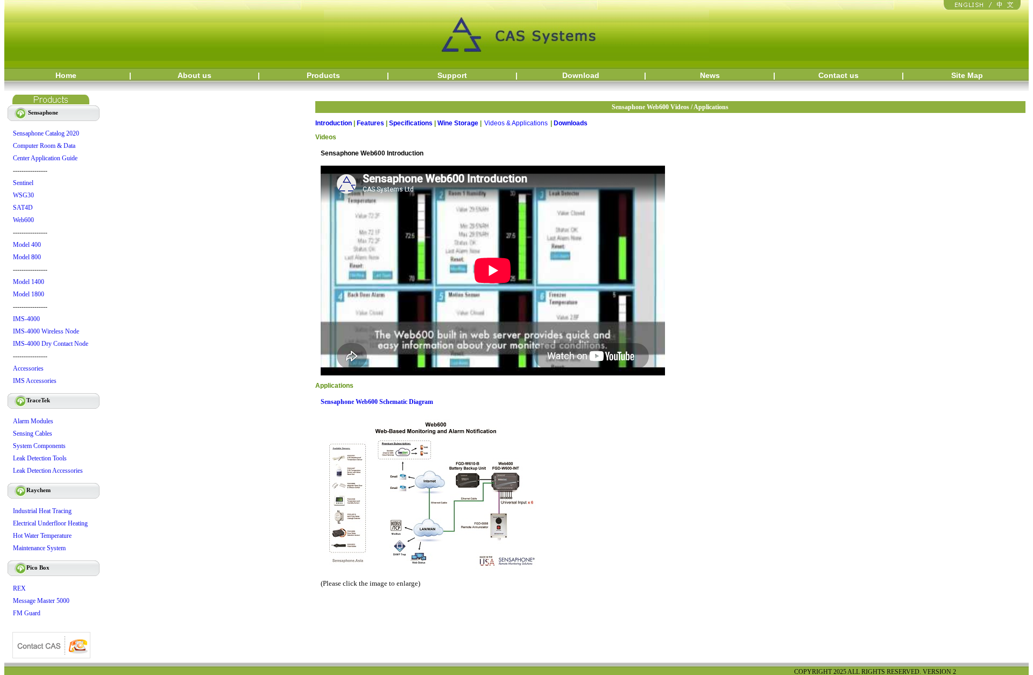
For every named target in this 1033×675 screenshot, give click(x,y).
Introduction (333, 123)
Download (580, 75)
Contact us (838, 75)
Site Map (967, 75)
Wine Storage (457, 123)
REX (19, 588)
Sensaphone (35, 112)
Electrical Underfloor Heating (50, 523)
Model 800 (27, 257)
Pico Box (30, 567)
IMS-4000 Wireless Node (46, 331)
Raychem (31, 490)
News (710, 75)
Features (370, 123)
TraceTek (31, 400)
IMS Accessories (34, 381)
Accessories (28, 368)
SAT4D (23, 207)
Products (323, 75)
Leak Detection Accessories (48, 470)
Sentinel (23, 183)
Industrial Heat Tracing (42, 511)
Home (65, 75)
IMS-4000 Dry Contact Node (50, 343)
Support (452, 75)
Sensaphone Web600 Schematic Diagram (377, 402)
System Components (39, 446)
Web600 (23, 220)
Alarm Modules (33, 421)
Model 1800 (28, 294)
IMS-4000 (26, 319)
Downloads (571, 123)
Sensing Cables (32, 433)
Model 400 (27, 244)
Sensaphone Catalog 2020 (46, 133)
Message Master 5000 (41, 601)
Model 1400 (28, 282)
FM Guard (26, 613)
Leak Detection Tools (40, 458)
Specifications (411, 123)
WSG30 (23, 195)
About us (194, 75)
